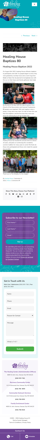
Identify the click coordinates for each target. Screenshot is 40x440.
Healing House (9, 178)
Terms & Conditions (15, 422)
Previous (26, 35)
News (9, 180)
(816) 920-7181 (24, 284)
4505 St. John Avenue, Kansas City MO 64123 (20, 406)
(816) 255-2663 (8, 286)
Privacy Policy (26, 422)
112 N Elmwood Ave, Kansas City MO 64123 (20, 385)
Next (33, 35)
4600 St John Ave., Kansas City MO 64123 (20, 375)
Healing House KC (24, 418)
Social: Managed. (22, 420)
